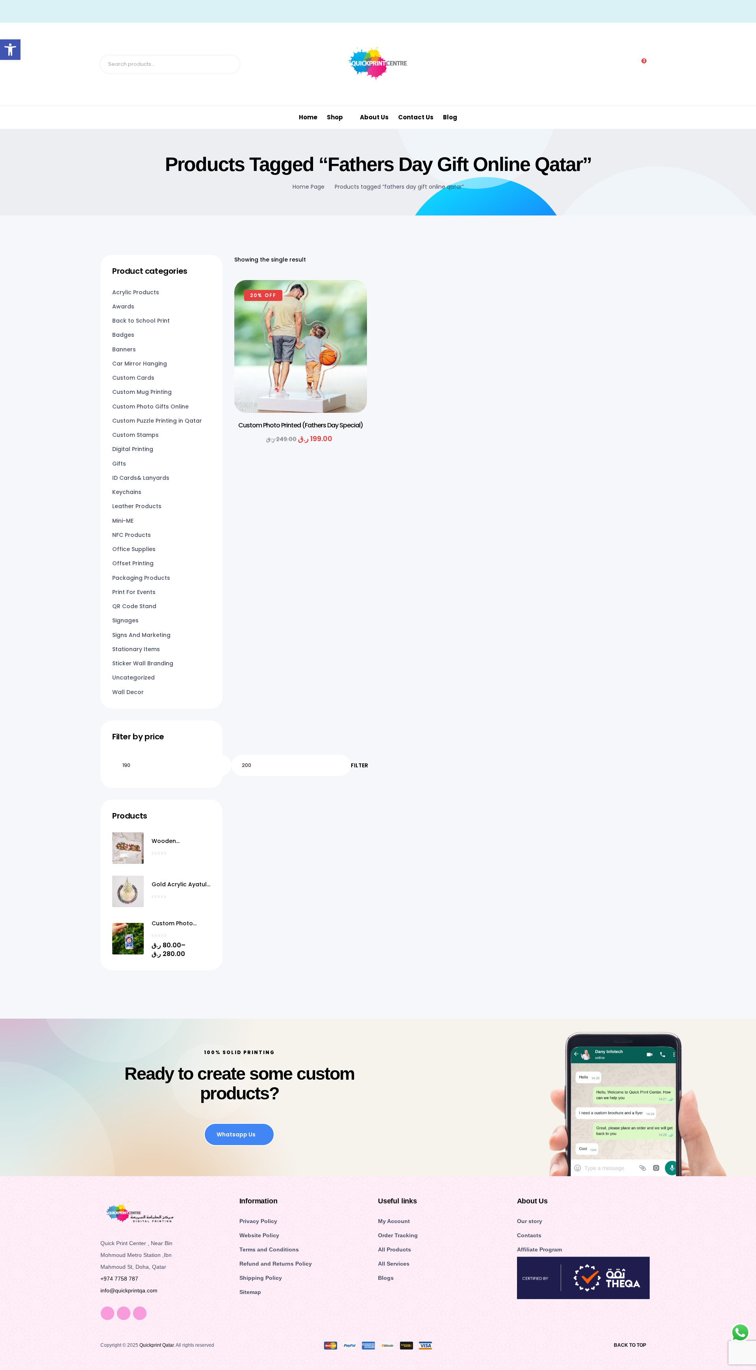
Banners (124, 349)
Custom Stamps (135, 435)
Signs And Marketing (141, 635)
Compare (349, 341)
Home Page (308, 187)
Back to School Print (141, 321)
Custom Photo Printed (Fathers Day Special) (300, 425)
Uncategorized (133, 677)
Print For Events (134, 592)
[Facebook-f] (107, 1313)
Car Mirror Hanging (139, 364)
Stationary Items (136, 649)
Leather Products (136, 506)
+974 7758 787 (119, 1278)
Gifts (119, 464)
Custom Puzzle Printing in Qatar (157, 421)
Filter (359, 765)
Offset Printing (133, 563)
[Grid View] (638, 259)
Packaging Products (141, 578)
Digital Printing (132, 449)
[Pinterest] (140, 1313)
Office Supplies (134, 549)
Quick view (349, 321)
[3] (640, 64)
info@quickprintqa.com (129, 1290)
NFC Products (131, 535)
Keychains (126, 492)
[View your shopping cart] (652, 65)
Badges (123, 335)
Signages (125, 620)
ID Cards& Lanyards (140, 478)
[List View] (652, 259)
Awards (123, 306)
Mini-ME (122, 521)
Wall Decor (128, 692)
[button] (10, 49)
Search (229, 64)
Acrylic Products (135, 292)
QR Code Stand (134, 606)
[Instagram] (124, 1313)
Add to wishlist (349, 302)
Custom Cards (133, 378)
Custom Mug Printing (142, 392)
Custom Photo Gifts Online (150, 406)
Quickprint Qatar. (157, 1345)
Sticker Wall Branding (142, 663)
